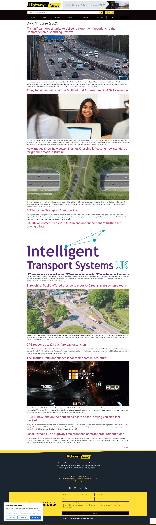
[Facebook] (112, 12)
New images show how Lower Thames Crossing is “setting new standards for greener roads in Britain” (77, 150)
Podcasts (71, 17)
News (44, 17)
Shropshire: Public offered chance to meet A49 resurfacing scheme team (76, 285)
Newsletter (86, 17)
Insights (57, 17)
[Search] (101, 12)
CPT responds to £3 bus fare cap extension (56, 344)
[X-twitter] (106, 12)
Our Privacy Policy (87, 519)
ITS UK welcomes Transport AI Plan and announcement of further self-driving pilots (75, 224)
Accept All (35, 517)
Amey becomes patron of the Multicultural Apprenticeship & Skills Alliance (77, 90)
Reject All (23, 517)
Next (126, 448)
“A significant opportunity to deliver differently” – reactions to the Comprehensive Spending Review (71, 30)
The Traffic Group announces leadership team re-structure (67, 358)
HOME (33, 17)
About (112, 17)
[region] (23, 511)
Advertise (100, 17)
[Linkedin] (109, 12)
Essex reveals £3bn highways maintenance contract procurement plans (75, 434)
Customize (12, 517)
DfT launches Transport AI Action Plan (53, 210)
